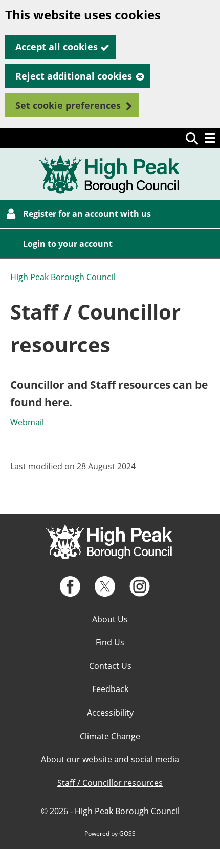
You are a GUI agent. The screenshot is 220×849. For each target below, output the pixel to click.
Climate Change (110, 736)
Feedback (110, 689)
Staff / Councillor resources (110, 782)
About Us (110, 619)
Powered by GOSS (110, 833)
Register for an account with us (87, 214)
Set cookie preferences (68, 105)
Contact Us (110, 666)
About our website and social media (110, 759)
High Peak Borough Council (62, 277)
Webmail (27, 422)
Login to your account (68, 243)
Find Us (110, 642)
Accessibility (110, 712)
